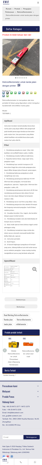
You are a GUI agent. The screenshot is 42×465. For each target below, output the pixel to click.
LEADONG (26, 452)
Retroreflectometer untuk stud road (28, 353)
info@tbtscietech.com (15, 413)
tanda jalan (8, 324)
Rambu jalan (8, 319)
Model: (4, 111)
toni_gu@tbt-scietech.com (12, 416)
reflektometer (21, 324)
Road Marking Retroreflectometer (16, 315)
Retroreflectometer (24, 319)
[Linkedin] (11, 456)
